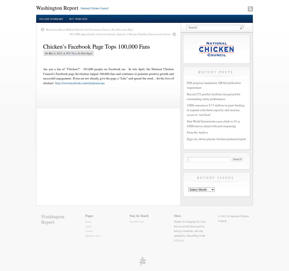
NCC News (71, 53)
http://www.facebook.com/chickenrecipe (80, 83)
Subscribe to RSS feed (230, 9)
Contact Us (120, 16)
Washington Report (57, 7)
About (88, 226)
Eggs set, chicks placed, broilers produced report (216, 139)
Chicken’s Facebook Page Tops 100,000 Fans (96, 46)
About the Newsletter (145, 16)
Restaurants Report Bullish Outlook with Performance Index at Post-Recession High (89, 29)
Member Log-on (101, 16)
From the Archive (197, 132)
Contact (89, 231)
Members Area (92, 235)
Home (88, 221)
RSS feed (179, 240)
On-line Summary (51, 19)
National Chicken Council (94, 8)
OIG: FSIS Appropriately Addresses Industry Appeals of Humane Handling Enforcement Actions (120, 34)
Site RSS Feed (137, 221)
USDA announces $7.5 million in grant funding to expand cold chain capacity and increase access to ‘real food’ (216, 110)
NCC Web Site (78, 19)
